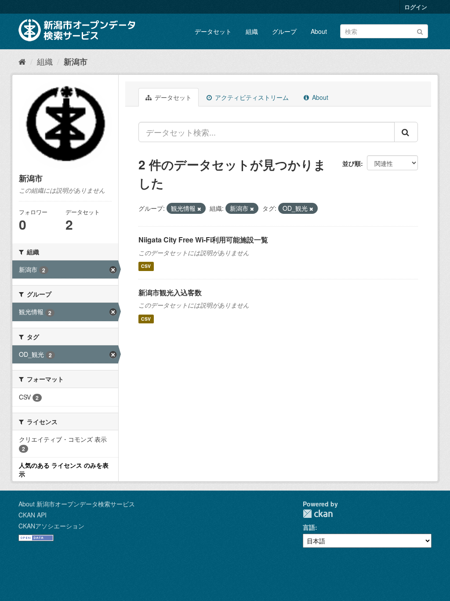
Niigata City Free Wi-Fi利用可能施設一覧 (203, 240)
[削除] (199, 208)
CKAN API (32, 514)
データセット (213, 31)
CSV (146, 266)
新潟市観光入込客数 (170, 292)
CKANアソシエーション (51, 525)
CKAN (318, 513)
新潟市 (75, 61)
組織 (252, 31)
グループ (284, 31)
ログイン (415, 7)
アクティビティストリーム (251, 97)
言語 (309, 527)
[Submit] (420, 30)
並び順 (351, 163)
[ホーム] (22, 61)
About (319, 31)
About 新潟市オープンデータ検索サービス (76, 503)
